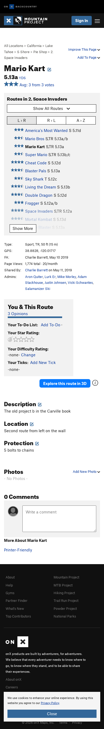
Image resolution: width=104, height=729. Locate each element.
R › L (51, 120)
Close (52, 713)
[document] (52, 707)
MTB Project (63, 585)
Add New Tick (43, 362)
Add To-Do (50, 324)
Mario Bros (34, 138)
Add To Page (87, 57)
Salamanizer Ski (37, 288)
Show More (23, 228)
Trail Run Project (66, 600)
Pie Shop (40, 52)
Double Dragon (39, 195)
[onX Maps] (17, 646)
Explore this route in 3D (65, 383)
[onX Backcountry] (20, 7)
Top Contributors (18, 616)
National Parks (65, 616)
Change (28, 354)
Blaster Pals (35, 170)
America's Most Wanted (46, 130)
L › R (22, 120)
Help (9, 585)
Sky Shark (34, 179)
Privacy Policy (50, 703)
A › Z (81, 120)
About (10, 577)
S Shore (23, 52)
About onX (14, 679)
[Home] (28, 20)
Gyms (10, 593)
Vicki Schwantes (80, 282)
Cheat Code (36, 162)
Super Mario (36, 154)
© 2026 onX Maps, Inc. (38, 722)
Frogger (32, 203)
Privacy (77, 722)
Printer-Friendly (18, 549)
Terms (63, 722)
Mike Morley (66, 277)
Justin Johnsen (55, 282)
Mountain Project (66, 577)
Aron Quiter (34, 277)
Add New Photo (85, 471)
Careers (12, 687)
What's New (15, 608)
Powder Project (65, 608)
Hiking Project (64, 593)
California (34, 46)
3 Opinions (18, 313)
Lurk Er (50, 277)
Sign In (81, 20)
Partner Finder (16, 600)
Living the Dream (40, 187)
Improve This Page (82, 49)
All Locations (13, 46)
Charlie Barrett (36, 270)
